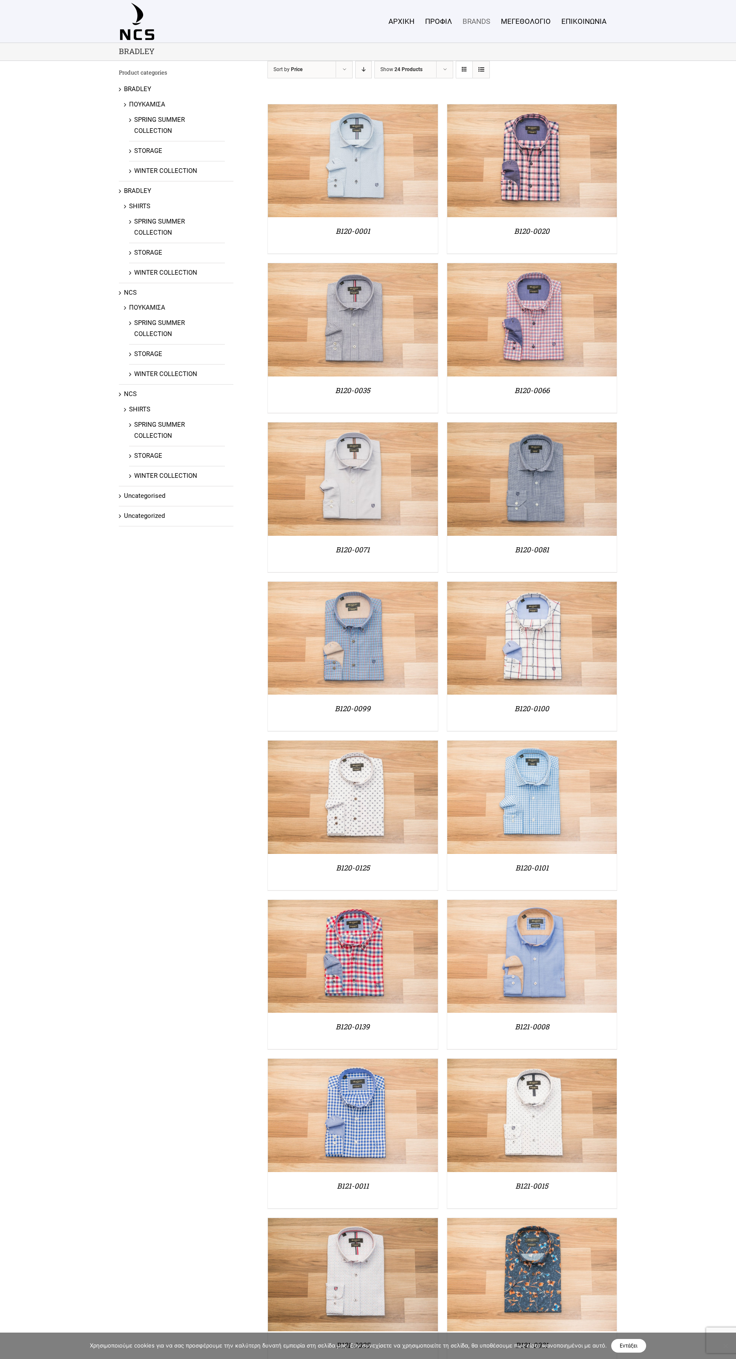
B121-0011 (353, 1186)
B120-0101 (532, 868)
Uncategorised (144, 496)
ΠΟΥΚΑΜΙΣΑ (147, 104)
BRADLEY (137, 89)
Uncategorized (144, 516)
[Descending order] (363, 69)
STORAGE (148, 151)
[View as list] (481, 69)
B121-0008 (532, 1026)
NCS (130, 292)
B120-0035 (352, 390)
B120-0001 (353, 231)
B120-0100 (532, 708)
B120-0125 (353, 868)
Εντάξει (629, 1346)
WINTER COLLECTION (165, 171)
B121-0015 (531, 1186)
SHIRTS (139, 206)
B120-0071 (353, 550)
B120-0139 (353, 1026)
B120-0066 (532, 390)
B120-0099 (353, 708)
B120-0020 (531, 231)
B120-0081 (532, 550)
